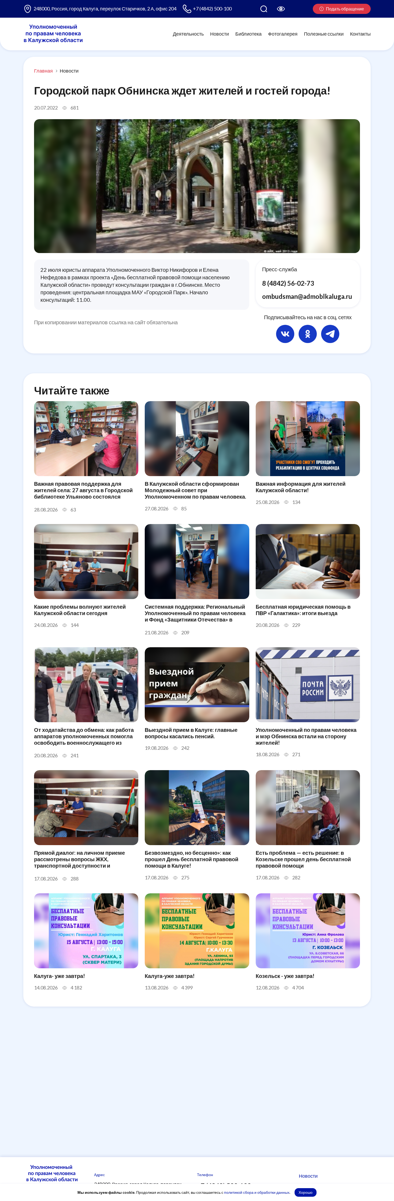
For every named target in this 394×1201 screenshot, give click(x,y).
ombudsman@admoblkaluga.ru (307, 296)
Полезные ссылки (324, 34)
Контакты (360, 34)
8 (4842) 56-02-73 (288, 283)
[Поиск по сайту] (263, 8)
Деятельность (188, 34)
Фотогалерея (283, 34)
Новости (219, 34)
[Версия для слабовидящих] (281, 8)
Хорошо (306, 1192)
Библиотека (248, 34)
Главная (43, 71)
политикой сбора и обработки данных (256, 1192)
